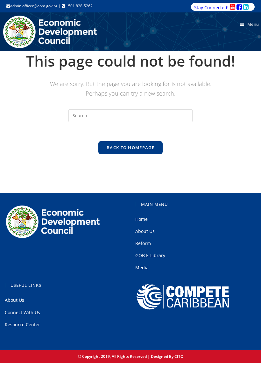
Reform (143, 243)
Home (141, 219)
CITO (178, 356)
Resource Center (22, 325)
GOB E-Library (150, 255)
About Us (145, 231)
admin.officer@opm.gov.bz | (36, 6)
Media (142, 267)
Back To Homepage (130, 147)
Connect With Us (22, 312)
